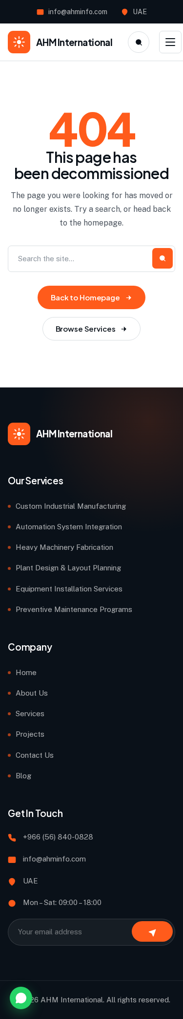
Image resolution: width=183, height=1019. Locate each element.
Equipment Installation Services (69, 589)
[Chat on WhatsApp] (21, 998)
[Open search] (138, 42)
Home (26, 672)
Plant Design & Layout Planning (68, 568)
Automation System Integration (69, 526)
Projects (30, 734)
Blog (23, 775)
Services (30, 713)
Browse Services (86, 328)
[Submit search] (162, 258)
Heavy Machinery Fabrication (64, 547)
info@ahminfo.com (77, 12)
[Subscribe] (152, 931)
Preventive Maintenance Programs (74, 609)
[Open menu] (170, 42)
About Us (32, 693)
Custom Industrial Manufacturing (71, 506)
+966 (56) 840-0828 (58, 837)
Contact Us (35, 755)
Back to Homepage (85, 297)
